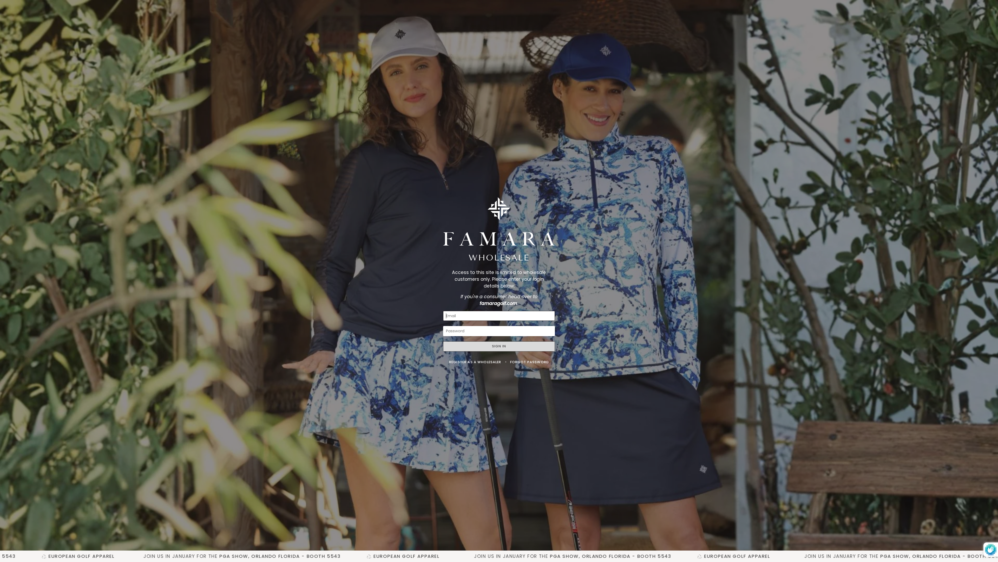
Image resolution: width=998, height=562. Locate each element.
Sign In (499, 346)
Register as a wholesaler (475, 362)
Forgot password (529, 362)
